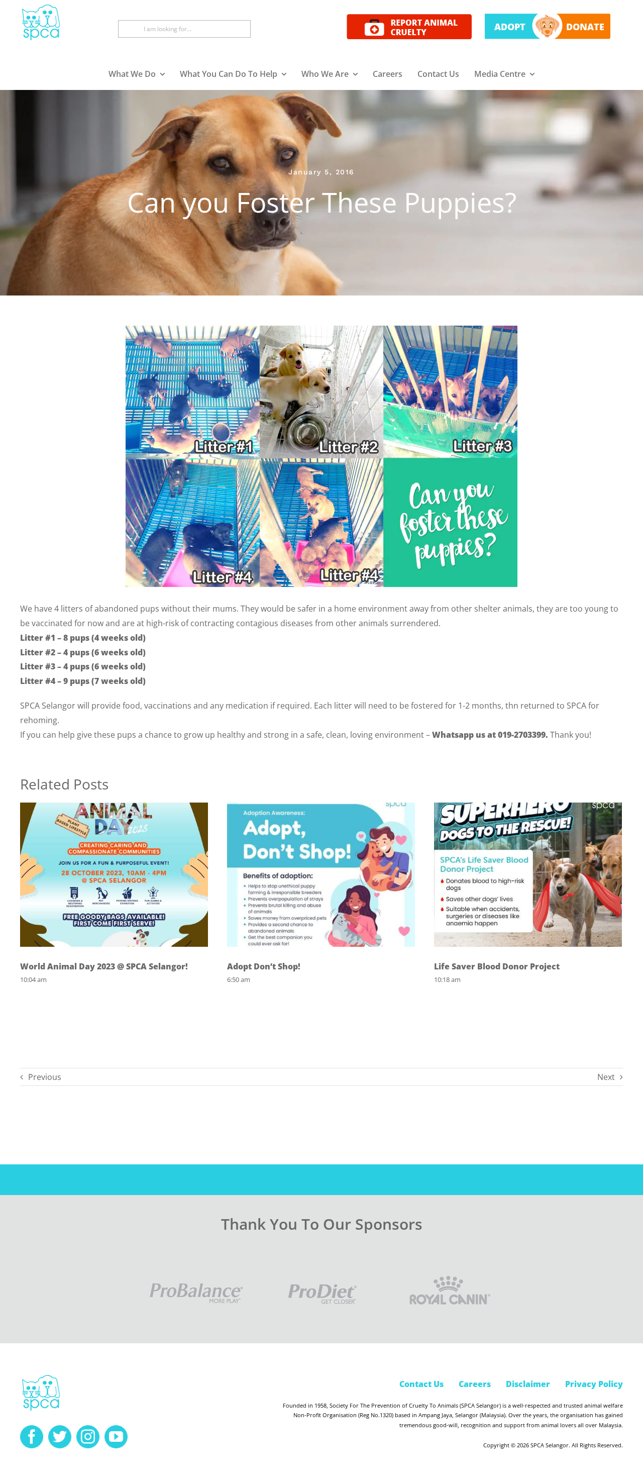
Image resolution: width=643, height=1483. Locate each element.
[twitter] (59, 1436)
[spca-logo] (41, 1377)
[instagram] (87, 1436)
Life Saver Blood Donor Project (497, 966)
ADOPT (509, 27)
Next (606, 1076)
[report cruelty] (409, 18)
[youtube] (116, 1436)
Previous (44, 1076)
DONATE (585, 27)
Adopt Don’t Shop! (263, 966)
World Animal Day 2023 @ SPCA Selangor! (104, 966)
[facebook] (31, 1436)
